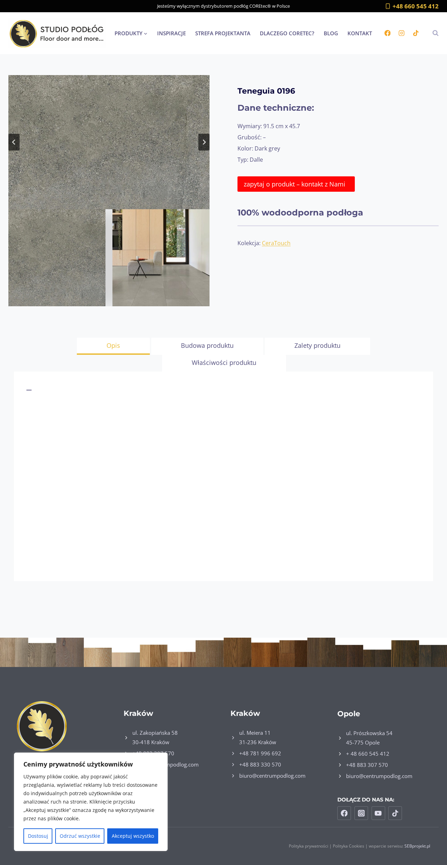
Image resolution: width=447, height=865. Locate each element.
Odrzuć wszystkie (80, 836)
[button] (109, 142)
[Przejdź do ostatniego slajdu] (14, 142)
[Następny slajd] (204, 142)
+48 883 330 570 (260, 764)
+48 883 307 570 (367, 764)
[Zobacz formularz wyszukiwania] (432, 33)
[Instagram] (401, 33)
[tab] (113, 346)
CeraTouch (276, 243)
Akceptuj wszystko (133, 836)
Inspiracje (171, 33)
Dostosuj (38, 836)
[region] (91, 802)
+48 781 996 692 (260, 753)
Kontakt (359, 33)
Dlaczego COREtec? (287, 33)
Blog (331, 33)
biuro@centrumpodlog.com (272, 775)
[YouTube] (378, 813)
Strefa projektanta (222, 33)
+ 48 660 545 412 (367, 753)
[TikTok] (416, 33)
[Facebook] (387, 33)
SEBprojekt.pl (417, 846)
